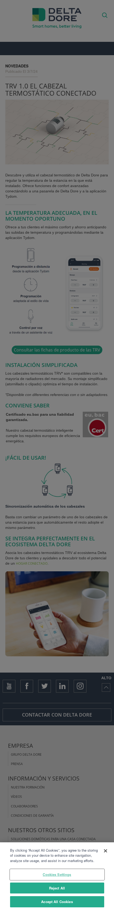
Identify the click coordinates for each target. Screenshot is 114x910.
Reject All (57, 888)
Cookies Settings (57, 874)
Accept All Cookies (57, 901)
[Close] (105, 851)
